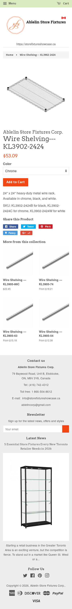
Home (9, 55)
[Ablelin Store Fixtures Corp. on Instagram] (47, 576)
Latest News (36, 438)
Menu (12, 3)
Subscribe (65, 429)
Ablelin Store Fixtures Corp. (47, 585)
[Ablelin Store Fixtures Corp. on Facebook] (32, 576)
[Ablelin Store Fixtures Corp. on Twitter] (25, 576)
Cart (65, 3)
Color (7, 163)
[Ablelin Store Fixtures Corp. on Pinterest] (40, 576)
